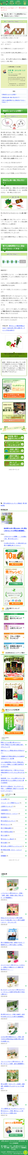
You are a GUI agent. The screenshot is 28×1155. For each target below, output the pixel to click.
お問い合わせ (5, 1141)
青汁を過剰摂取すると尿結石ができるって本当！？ (13, 101)
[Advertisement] (14, 487)
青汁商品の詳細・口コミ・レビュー (11, 850)
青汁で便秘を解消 (6, 828)
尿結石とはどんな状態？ (10, 94)
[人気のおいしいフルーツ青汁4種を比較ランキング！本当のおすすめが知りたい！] (14, 636)
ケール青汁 (4, 799)
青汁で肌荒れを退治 (7, 832)
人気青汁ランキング (7, 806)
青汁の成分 (4, 842)
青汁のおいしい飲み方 (7, 839)
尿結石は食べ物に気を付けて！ (11, 97)
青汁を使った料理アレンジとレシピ (11, 846)
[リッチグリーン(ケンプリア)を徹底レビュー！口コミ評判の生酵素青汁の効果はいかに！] (14, 389)
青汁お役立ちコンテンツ (10, 503)
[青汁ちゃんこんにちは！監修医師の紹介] (14, 1128)
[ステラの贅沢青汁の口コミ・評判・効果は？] (14, 412)
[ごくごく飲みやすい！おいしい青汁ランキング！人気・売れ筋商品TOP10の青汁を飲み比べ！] (14, 617)
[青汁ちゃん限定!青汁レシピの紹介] (14, 577)
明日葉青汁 (4, 817)
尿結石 (20, 503)
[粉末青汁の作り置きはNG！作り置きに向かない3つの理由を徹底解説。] (6, 524)
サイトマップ (13, 1141)
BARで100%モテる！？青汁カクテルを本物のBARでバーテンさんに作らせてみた (13, 772)
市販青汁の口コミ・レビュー (9, 813)
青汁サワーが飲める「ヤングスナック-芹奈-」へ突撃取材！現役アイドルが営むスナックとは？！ (12, 789)
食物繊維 (3, 855)
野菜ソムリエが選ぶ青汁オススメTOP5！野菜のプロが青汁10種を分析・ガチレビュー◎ (12, 745)
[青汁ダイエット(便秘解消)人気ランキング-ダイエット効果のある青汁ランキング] (14, 626)
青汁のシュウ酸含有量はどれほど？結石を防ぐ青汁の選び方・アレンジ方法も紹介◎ (13, 328)
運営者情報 (22, 1141)
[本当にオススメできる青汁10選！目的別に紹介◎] (14, 557)
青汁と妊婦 (4, 835)
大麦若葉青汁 (5, 810)
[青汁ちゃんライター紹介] (14, 597)
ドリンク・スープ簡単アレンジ (10, 803)
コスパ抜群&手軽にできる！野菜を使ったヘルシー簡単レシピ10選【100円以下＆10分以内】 (12, 764)
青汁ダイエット (5, 824)
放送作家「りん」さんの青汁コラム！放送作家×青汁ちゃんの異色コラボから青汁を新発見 (13, 780)
